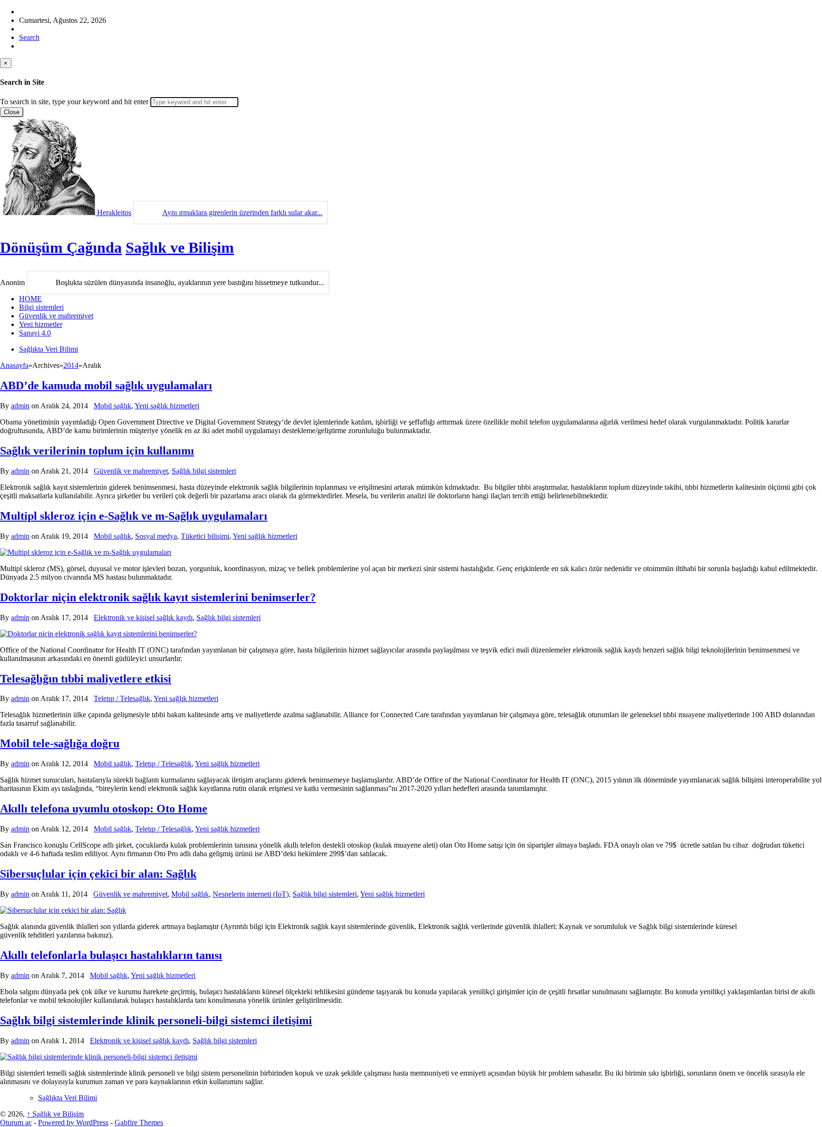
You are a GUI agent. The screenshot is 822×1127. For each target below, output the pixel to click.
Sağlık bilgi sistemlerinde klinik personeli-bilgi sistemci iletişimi (156, 1020)
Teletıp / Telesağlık (122, 698)
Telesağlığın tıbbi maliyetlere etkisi (85, 678)
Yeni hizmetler (40, 324)
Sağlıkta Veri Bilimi (48, 349)
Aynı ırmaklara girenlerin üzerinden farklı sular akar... (242, 212)
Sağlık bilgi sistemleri (204, 471)
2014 (70, 365)
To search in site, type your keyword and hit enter (74, 102)
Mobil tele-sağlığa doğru (59, 743)
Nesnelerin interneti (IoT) (251, 894)
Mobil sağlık (112, 406)
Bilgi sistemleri (41, 307)
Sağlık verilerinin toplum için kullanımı (97, 451)
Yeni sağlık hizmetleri (167, 406)
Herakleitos (114, 212)
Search (29, 37)
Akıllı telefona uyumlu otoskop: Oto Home (103, 808)
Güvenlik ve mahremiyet (56, 316)
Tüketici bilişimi (205, 536)
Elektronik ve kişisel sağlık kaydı (143, 617)
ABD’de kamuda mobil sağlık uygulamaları (106, 385)
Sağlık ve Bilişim (180, 247)
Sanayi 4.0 (35, 333)
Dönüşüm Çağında (61, 247)
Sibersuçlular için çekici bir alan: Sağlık (98, 874)
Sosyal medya (156, 536)
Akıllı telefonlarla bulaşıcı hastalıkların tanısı (111, 955)
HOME (30, 299)
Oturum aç (16, 1122)
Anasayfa (14, 365)
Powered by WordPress (73, 1122)
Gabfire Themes (139, 1122)
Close (12, 112)
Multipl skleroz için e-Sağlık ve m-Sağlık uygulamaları (133, 516)
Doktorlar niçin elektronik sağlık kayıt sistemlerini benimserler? (158, 597)
